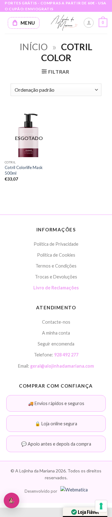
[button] (103, 22)
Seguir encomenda (56, 343)
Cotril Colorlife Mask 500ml (24, 170)
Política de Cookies (56, 255)
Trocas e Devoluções (56, 276)
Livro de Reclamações (56, 287)
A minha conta (56, 333)
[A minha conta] (89, 23)
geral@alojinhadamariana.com (62, 366)
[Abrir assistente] (11, 500)
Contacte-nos (56, 322)
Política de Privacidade (56, 244)
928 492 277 (66, 354)
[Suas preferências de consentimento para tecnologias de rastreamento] (101, 506)
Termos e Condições (56, 265)
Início (34, 46)
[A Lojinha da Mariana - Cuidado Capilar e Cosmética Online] (64, 23)
